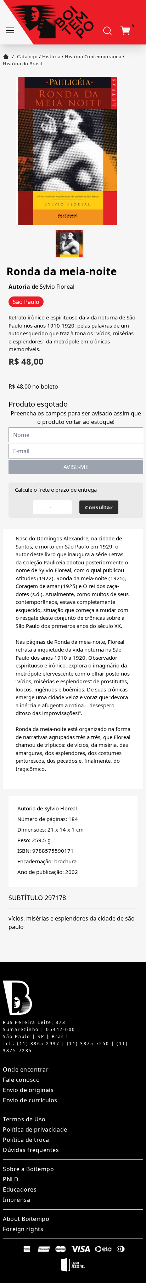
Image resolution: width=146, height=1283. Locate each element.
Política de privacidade (35, 1129)
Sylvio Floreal (57, 286)
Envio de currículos (30, 1100)
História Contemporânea (93, 56)
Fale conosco (21, 1080)
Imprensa (16, 1200)
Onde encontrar (26, 1069)
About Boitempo (26, 1219)
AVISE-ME (76, 467)
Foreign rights (23, 1229)
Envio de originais (28, 1090)
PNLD (10, 1179)
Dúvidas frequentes (31, 1150)
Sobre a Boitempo (28, 1169)
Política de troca (26, 1140)
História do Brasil (22, 63)
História (51, 56)
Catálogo (27, 56)
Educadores (19, 1189)
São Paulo (26, 302)
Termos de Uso (24, 1119)
